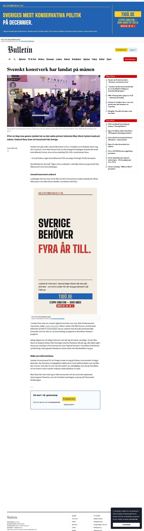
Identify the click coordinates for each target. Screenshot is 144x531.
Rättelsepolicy (98, 527)
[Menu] (9, 59)
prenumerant (55, 402)
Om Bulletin (97, 516)
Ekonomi (50, 59)
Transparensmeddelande (27, 41)
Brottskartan (130, 59)
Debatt (67, 59)
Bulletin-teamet (98, 519)
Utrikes (41, 59)
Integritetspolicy (98, 522)
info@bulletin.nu (18, 527)
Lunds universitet (52, 326)
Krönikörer (76, 59)
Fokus (94, 59)
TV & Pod (32, 59)
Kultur (102, 59)
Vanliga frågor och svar (100, 525)
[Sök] (14, 59)
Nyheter (22, 59)
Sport (109, 59)
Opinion (86, 59)
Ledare (59, 59)
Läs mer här (133, 519)
